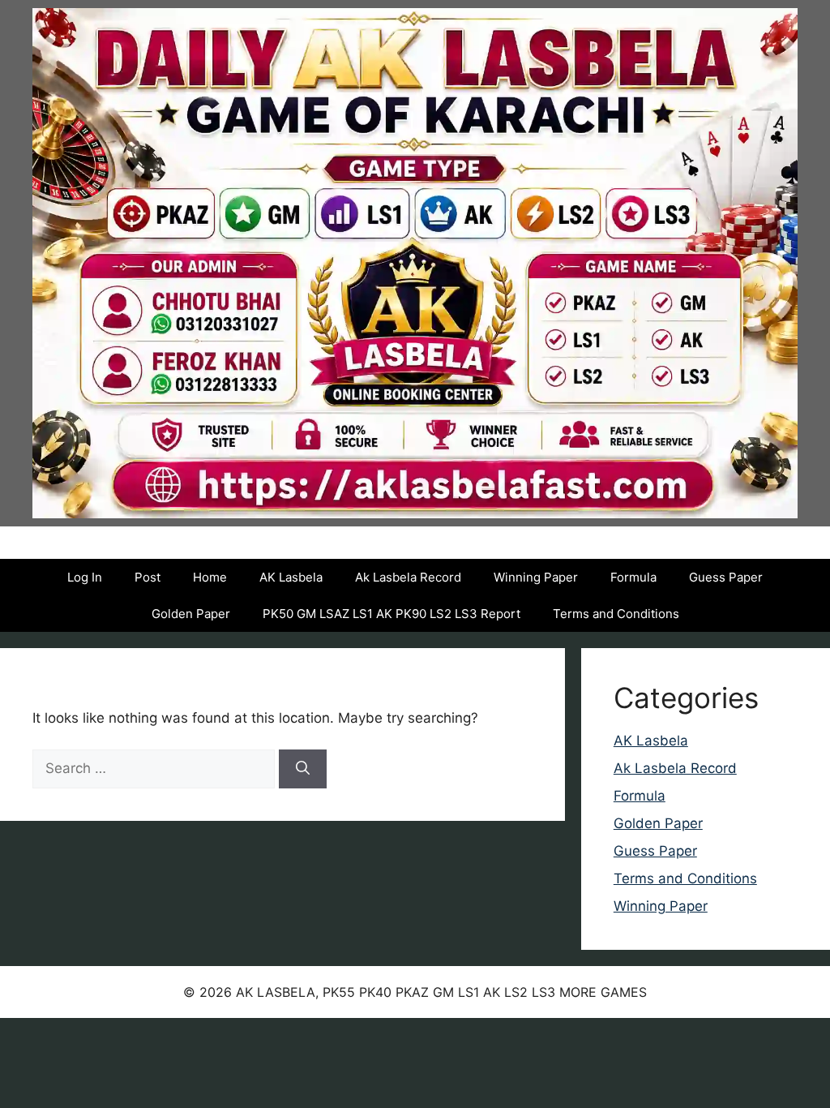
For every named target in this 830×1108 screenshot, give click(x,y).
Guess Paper (726, 577)
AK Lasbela (291, 577)
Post (147, 577)
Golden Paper (191, 613)
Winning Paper (536, 577)
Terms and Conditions (616, 613)
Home (210, 577)
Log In (84, 577)
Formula (633, 577)
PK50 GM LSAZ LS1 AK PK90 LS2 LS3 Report (391, 613)
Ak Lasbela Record (408, 577)
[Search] (303, 768)
